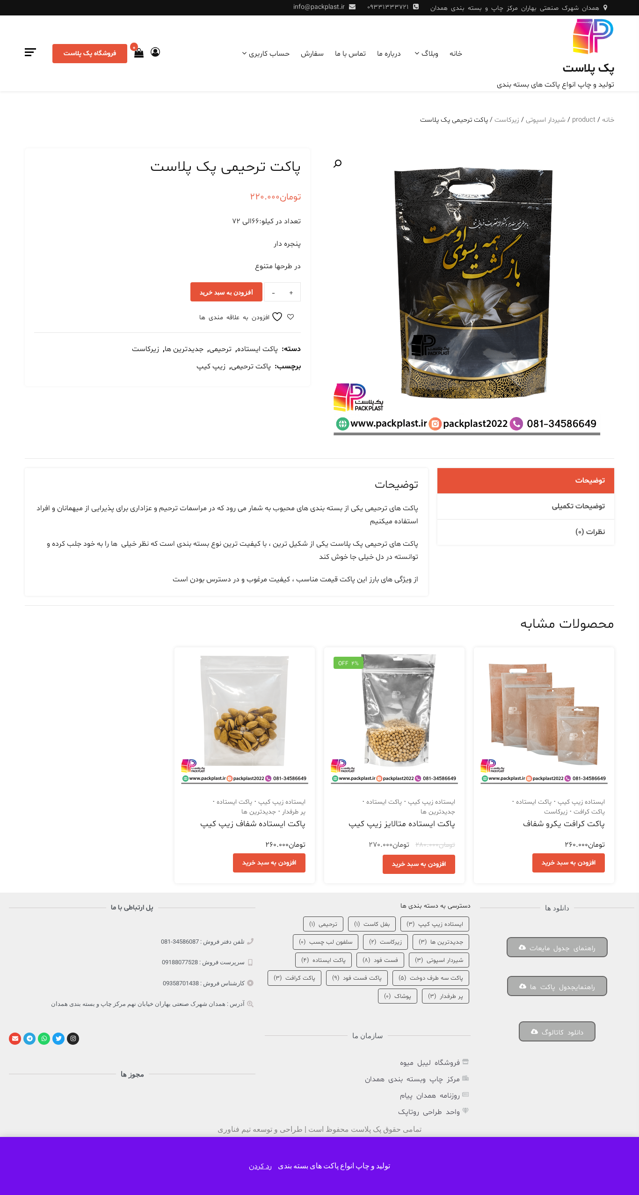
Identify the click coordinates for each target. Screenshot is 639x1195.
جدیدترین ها (184, 349)
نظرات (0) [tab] (590, 532)
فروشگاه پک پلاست (90, 53)
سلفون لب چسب (325, 942)
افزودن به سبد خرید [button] (568, 862)
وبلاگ (429, 54)
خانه (456, 54)
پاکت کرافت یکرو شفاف (564, 824)
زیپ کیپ (210, 366)
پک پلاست (588, 69)
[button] (337, 163)
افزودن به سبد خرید (226, 292)
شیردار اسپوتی (546, 120)
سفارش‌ (312, 54)
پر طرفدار (293, 811)
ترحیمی (220, 349)
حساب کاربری (269, 54)
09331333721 (388, 7)
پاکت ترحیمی (251, 366)
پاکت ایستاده (257, 349)
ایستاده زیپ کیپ (581, 802)
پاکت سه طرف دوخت (431, 978)
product (583, 120)
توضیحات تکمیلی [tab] (578, 506)
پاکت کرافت (589, 811)
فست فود (380, 960)
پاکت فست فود (357, 978)
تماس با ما (350, 54)
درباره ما (389, 54)
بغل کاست (372, 924)
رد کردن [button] (260, 1166)
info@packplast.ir (319, 7)
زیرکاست (506, 120)
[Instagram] (73, 1039)
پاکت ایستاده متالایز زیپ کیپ (402, 824)
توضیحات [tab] (590, 481)
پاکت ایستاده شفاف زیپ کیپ (252, 824)
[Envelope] (15, 1039)
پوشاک (397, 996)
